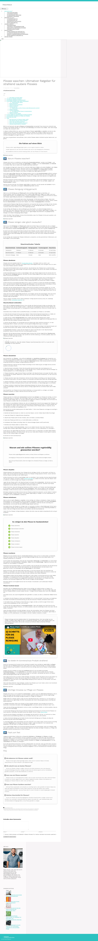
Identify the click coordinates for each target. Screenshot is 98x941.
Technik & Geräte (8, 23)
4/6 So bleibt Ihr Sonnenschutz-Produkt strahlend (19, 114)
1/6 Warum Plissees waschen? (14, 98)
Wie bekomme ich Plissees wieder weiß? (19, 119)
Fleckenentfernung (12, 13)
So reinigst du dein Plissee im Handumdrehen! (22, 111)
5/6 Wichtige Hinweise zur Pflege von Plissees (18, 115)
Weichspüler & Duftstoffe (14, 21)
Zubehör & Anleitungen (13, 29)
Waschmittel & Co (9, 17)
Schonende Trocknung (13, 16)
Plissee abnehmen (13, 103)
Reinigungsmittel (28, 478)
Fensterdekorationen (27, 263)
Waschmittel (44, 712)
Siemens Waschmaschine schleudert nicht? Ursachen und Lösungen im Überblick (21, 808)
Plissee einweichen (14, 105)
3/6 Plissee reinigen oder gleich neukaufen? (18, 101)
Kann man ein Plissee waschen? (17, 121)
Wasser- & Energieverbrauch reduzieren (17, 34)
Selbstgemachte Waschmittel (15, 35)
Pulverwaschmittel (12, 20)
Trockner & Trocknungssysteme (15, 26)
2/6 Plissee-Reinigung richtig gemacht (16, 100)
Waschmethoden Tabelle (17, 102)
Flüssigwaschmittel (12, 18)
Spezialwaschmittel (12, 22)
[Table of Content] (30, 94)
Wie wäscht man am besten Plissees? (19, 120)
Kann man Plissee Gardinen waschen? (19, 122)
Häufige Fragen (8, 36)
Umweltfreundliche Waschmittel (16, 31)
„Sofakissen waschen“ (17, 300)
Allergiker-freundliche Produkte (16, 32)
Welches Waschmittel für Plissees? (18, 124)
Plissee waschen (13, 106)
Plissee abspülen (14, 109)
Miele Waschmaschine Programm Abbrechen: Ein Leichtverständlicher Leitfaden (21, 809)
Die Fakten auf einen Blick (16, 97)
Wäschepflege (8, 11)
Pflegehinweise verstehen (14, 15)
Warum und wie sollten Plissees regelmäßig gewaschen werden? (26, 107)
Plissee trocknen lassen (15, 113)
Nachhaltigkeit (8, 30)
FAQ (8, 118)
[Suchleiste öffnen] (2, 39)
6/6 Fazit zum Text (11, 117)
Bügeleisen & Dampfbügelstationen (16, 27)
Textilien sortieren (12, 12)
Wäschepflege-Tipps (8, 807)
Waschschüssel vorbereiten (16, 104)
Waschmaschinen (11, 25)
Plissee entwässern (14, 110)
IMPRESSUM (6, 936)
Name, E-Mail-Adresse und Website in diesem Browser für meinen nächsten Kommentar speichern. (30, 834)
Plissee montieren (14, 112)
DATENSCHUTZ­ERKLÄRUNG (9, 937)
